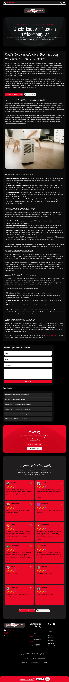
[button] (47, 679)
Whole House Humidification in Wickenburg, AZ (18, 404)
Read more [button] (39, 497)
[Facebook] (64, 3)
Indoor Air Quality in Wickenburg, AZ (15, 399)
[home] (34, 10)
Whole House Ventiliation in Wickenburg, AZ (17, 394)
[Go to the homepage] (14, 625)
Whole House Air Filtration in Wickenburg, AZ (17, 418)
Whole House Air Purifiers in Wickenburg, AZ (17, 414)
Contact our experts (52, 335)
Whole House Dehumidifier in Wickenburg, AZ (17, 409)
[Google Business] (61, 3)
